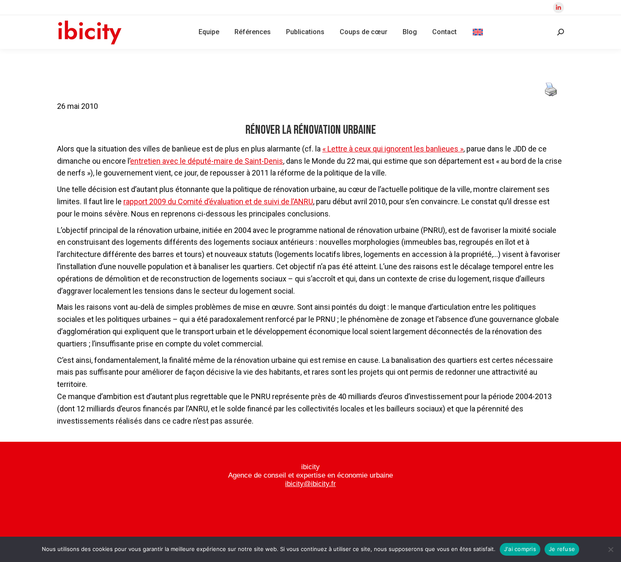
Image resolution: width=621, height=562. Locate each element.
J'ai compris (520, 549)
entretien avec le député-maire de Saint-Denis (206, 161)
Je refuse (562, 549)
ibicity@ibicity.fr (310, 484)
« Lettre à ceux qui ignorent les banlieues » (392, 148)
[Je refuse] (610, 549)
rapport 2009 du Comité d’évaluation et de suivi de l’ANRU (218, 201)
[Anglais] (478, 32)
